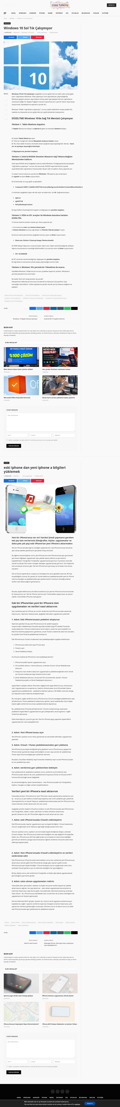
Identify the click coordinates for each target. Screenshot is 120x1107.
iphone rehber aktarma (29, 922)
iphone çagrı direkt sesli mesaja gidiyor (18, 996)
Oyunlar (75, 13)
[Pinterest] (6, 113)
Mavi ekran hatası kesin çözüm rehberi (18, 369)
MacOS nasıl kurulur (30, 943)
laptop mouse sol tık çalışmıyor (14, 295)
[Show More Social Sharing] (46, 37)
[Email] (6, 118)
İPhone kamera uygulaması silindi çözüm (58, 996)
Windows (22, 13)
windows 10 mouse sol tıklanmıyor (33, 298)
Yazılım (96, 13)
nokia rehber (59, 922)
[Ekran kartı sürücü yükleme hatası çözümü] (60, 385)
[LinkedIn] (6, 108)
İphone (42, 13)
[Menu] (5, 13)
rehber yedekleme (23, 925)
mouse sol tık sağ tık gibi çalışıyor (52, 295)
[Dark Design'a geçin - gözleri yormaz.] (112, 13)
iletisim (105, 13)
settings (77, 1104)
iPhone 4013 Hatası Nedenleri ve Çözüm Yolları (59, 1024)
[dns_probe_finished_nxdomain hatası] (60, 357)
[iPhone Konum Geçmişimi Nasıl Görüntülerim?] (21, 1012)
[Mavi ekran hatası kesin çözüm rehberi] (21, 357)
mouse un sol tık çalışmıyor (13, 298)
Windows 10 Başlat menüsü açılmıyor (25, 319)
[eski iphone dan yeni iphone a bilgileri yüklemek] (41, 509)
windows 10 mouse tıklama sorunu (56, 298)
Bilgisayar (86, 13)
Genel (13, 13)
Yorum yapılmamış (42, 32)
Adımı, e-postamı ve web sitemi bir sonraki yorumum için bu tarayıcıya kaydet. (33, 440)
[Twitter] (6, 103)
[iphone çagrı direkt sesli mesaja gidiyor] (21, 983)
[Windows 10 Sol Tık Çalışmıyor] (41, 65)
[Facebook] (6, 99)
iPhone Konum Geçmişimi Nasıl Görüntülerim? (21, 1024)
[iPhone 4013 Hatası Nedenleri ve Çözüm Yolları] (60, 1012)
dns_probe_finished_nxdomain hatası (56, 369)
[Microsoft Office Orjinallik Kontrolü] (21, 385)
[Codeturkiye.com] (60, 5)
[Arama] (115, 13)
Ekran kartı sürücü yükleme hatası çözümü (58, 398)
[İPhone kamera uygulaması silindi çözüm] (60, 983)
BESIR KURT (8, 32)
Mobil (50, 13)
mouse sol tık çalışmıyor (32, 295)
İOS (67, 13)
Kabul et (90, 1103)
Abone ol (111, 5)
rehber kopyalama (10, 925)
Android (32, 13)
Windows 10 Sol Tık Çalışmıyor (13, 301)
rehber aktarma (70, 922)
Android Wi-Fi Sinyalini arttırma (54, 319)
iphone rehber (15, 922)
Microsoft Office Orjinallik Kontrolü (17, 398)
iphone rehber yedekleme (45, 922)
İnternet (59, 13)
